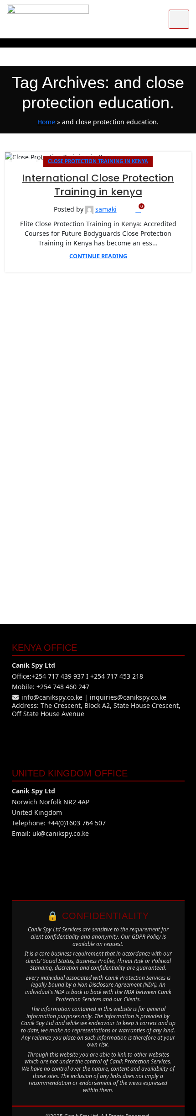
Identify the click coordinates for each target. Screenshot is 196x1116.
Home (46, 121)
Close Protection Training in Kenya (98, 161)
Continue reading (98, 256)
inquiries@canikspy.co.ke (128, 697)
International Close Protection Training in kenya (98, 185)
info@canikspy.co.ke (52, 697)
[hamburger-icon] (179, 19)
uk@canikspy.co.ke (60, 833)
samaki (106, 209)
